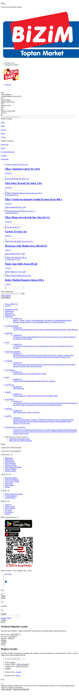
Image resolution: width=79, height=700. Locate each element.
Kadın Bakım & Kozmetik (63, 403)
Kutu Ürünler (26, 412)
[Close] (4, 620)
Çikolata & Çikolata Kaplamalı (23, 337)
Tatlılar (44, 374)
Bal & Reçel (17, 355)
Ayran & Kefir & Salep (63, 346)
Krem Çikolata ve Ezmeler (61, 355)
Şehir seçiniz (5, 634)
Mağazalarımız (10, 462)
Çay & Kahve (18, 346)
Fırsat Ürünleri (48, 420)
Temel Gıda (4, 144)
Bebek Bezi (17, 381)
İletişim (7, 487)
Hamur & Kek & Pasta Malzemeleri (30, 374)
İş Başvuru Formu (11, 465)
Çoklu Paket (35, 412)
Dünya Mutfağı (10, 508)
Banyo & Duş (32, 403)
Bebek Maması (26, 381)
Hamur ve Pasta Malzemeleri (57, 320)
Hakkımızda (9, 458)
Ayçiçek (3, 130)
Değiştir (18, 672)
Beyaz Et (16, 364)
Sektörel (7, 514)
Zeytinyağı (47, 329)
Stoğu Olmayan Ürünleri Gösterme (20, 440)
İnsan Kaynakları (10, 463)
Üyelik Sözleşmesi (11, 496)
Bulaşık (16, 396)
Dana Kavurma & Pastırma (56, 364)
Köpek (19, 388)
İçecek (3, 148)
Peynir (26, 357)
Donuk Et (68, 364)
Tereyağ (51, 357)
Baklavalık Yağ (27, 329)
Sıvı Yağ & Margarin (7, 152)
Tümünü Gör (17, 318)
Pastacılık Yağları (66, 329)
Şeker (46, 322)
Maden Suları (48, 346)
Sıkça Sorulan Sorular (12, 481)
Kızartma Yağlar (38, 329)
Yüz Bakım (57, 405)
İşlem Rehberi (9, 485)
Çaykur (3, 137)
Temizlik (3, 155)
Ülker (3, 122)
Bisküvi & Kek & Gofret (42, 337)
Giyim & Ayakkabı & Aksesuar (63, 420)
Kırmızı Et (23, 364)
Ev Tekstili (40, 420)
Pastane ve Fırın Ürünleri (24, 339)
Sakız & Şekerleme (69, 337)
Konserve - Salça (31, 322)
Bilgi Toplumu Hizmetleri (13, 467)
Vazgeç (9, 618)
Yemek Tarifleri (10, 506)
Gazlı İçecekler (28, 346)
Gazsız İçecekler (38, 346)
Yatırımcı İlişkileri (10, 469)
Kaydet (4, 614)
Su (54, 346)
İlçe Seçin (4, 636)
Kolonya (75, 403)
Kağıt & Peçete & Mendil (45, 396)
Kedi (15, 388)
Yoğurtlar (57, 357)
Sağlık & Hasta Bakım (28, 405)
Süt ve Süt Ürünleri (35, 357)
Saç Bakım (17, 405)
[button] (6, 298)
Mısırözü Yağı (55, 329)
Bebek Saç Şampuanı (48, 381)
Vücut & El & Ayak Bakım (45, 405)
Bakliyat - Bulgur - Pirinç (21, 320)
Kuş (23, 388)
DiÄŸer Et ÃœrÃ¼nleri (31, 432)
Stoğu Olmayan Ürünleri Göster (19, 439)
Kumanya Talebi (10, 471)
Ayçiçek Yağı (17, 329)
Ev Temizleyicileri (30, 396)
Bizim (3, 126)
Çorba (32, 320)
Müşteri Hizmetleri (11, 478)
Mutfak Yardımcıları (39, 421)
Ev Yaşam (8, 510)
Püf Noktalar (9, 512)
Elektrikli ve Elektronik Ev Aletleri (24, 420)
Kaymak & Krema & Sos (44, 355)
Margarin (75, 329)
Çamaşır (21, 396)
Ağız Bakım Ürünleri (20, 403)
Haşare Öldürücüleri (20, 421)
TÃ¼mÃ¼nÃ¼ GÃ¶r (20, 430)
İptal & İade (9, 483)
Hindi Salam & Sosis (65, 432)
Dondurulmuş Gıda (40, 320)
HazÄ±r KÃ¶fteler (52, 432)
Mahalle (3, 638)
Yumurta (63, 357)
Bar (14, 339)
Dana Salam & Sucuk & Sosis (37, 364)
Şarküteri (45, 357)
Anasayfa (8, 504)
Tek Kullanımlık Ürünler (63, 421)
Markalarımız (9, 460)
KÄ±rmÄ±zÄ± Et (41, 430)
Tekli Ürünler (17, 412)
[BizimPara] (11, 81)
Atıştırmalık (4, 159)
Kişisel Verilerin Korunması (14, 494)
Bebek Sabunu (36, 381)
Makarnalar (40, 322)
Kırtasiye (30, 421)
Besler (3, 133)
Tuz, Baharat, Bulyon (55, 322)
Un (64, 322)
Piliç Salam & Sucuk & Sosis (32, 366)
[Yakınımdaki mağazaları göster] (25, 659)
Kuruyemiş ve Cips (56, 337)
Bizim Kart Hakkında (12, 480)
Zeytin (68, 357)
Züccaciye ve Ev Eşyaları (21, 423)
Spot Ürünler (50, 421)
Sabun (55, 396)
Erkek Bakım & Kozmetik (45, 403)
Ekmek (15, 374)
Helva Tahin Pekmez (29, 355)
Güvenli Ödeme (10, 498)
